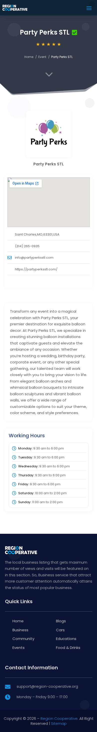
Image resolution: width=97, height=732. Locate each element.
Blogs (61, 621)
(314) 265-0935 (27, 246)
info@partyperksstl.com (34, 257)
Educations (66, 638)
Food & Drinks (68, 647)
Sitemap (59, 723)
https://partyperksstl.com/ (36, 269)
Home (28, 57)
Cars (60, 630)
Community (23, 638)
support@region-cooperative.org (47, 686)
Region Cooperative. (59, 718)
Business (20, 630)
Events (18, 647)
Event (42, 57)
